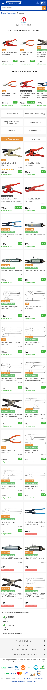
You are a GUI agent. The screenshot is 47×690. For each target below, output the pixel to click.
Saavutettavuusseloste (18, 681)
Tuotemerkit (12, 13)
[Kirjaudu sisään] (37, 2)
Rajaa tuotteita (13, 139)
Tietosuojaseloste (38, 678)
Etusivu (3, 13)
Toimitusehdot (25, 678)
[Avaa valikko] (2, 3)
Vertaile (20, 167)
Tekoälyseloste (31, 681)
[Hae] (44, 8)
